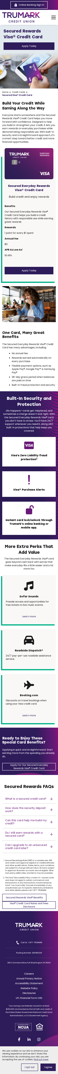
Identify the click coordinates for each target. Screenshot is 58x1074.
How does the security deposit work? (25, 809)
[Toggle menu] (53, 17)
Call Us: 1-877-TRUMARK (31, 942)
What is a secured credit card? (25, 799)
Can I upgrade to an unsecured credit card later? (26, 846)
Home (5, 92)
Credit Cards (18, 92)
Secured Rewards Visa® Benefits (24, 898)
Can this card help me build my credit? (26, 821)
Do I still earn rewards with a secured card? (24, 834)
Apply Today (29, 46)
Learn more (29, 616)
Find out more (41, 1059)
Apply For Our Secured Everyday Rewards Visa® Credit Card (29, 766)
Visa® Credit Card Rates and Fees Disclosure (29, 905)
